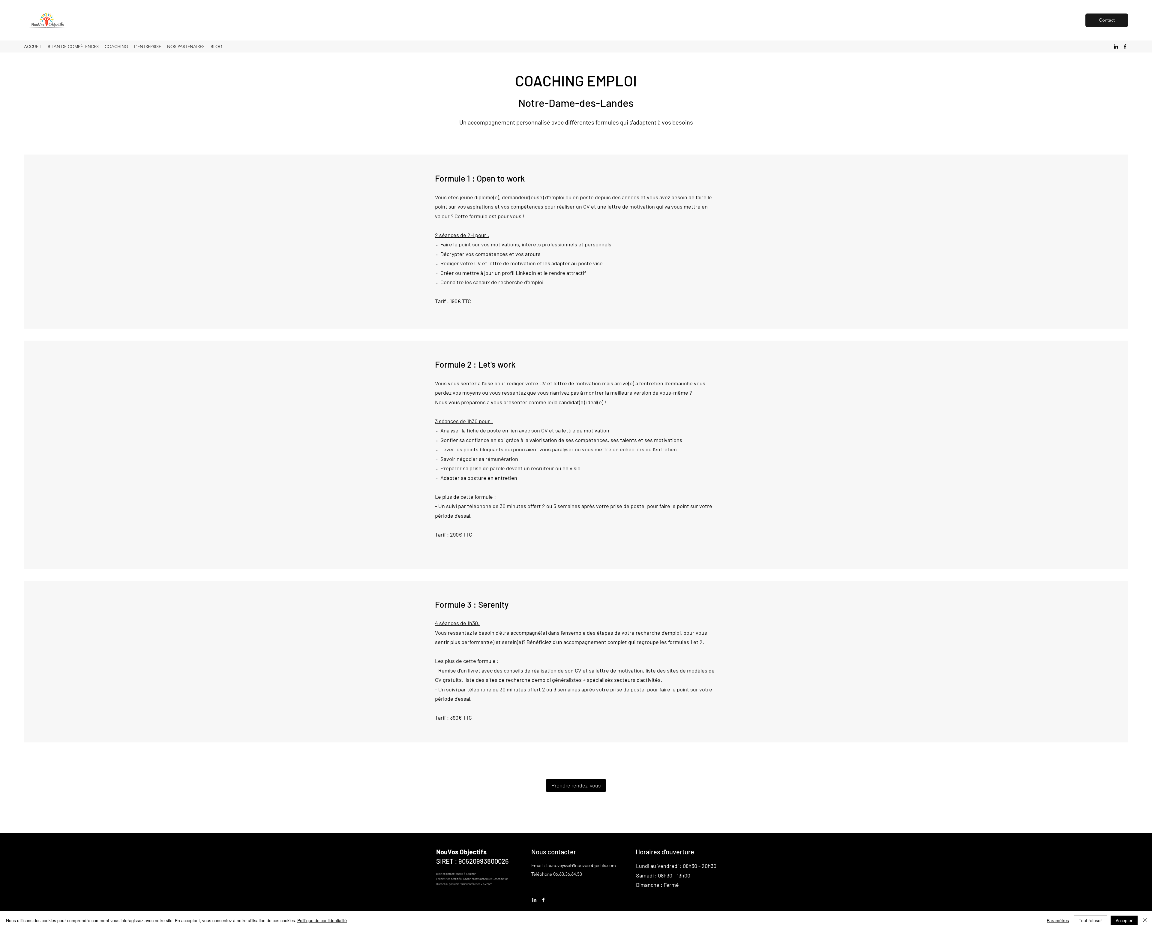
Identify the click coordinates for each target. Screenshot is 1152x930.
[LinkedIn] (1116, 47)
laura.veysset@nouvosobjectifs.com (581, 865)
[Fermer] (1144, 920)
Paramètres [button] (1058, 920)
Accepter (1124, 920)
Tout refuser (1090, 920)
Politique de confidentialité (322, 920)
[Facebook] (1125, 47)
